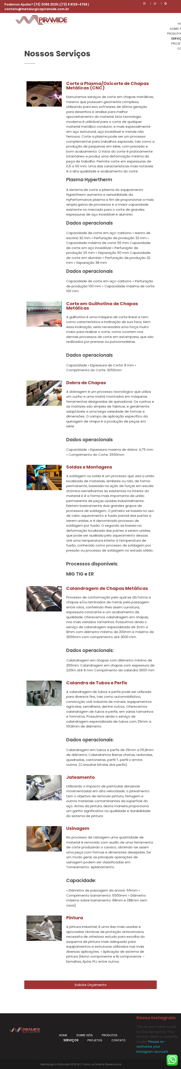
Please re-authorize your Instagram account (152, 1046)
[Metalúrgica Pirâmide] (43, 20)
